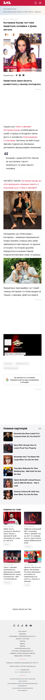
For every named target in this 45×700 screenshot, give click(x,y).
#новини (28, 546)
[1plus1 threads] (18, 626)
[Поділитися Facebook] (20, 75)
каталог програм (22, 638)
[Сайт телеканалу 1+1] (7, 3)
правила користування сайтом (22, 653)
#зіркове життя (22, 363)
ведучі (22, 643)
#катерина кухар (11, 368)
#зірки (7, 544)
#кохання (8, 363)
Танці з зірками (10, 67)
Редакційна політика (22, 655)
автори (22, 646)
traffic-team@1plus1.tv (22, 690)
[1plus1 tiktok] (22, 626)
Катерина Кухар (11, 130)
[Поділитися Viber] (23, 75)
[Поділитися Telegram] (16, 75)
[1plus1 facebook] (26, 626)
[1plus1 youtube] (31, 625)
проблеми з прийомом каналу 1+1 (22, 636)
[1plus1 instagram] (14, 626)
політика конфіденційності (22, 650)
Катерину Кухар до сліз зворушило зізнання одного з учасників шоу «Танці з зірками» (22, 184)
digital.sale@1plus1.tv (22, 685)
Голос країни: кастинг (9, 9)
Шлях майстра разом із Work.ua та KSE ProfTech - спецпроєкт (22, 12)
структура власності (22, 648)
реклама (22, 633)
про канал (22, 631)
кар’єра (22, 641)
